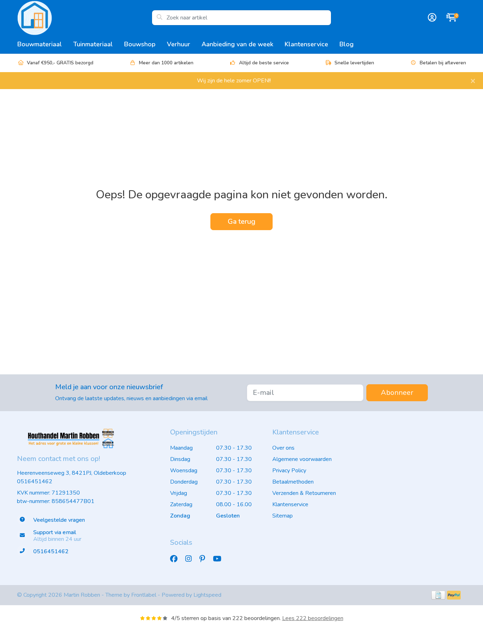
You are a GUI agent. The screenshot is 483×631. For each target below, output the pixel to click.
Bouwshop (140, 44)
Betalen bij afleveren (443, 62)
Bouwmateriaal (39, 44)
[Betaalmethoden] (438, 595)
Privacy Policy (289, 470)
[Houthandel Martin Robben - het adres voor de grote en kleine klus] (84, 17)
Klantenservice (306, 44)
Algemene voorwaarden (302, 459)
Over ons (283, 448)
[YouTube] (220, 559)
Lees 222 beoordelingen (312, 618)
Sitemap (282, 516)
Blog (346, 44)
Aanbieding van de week (237, 44)
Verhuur (178, 44)
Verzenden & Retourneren (304, 493)
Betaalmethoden (293, 482)
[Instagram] (191, 559)
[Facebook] (176, 559)
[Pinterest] (205, 559)
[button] (431, 17)
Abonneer (397, 392)
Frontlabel (143, 595)
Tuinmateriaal (93, 44)
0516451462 (34, 481)
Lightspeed (207, 595)
